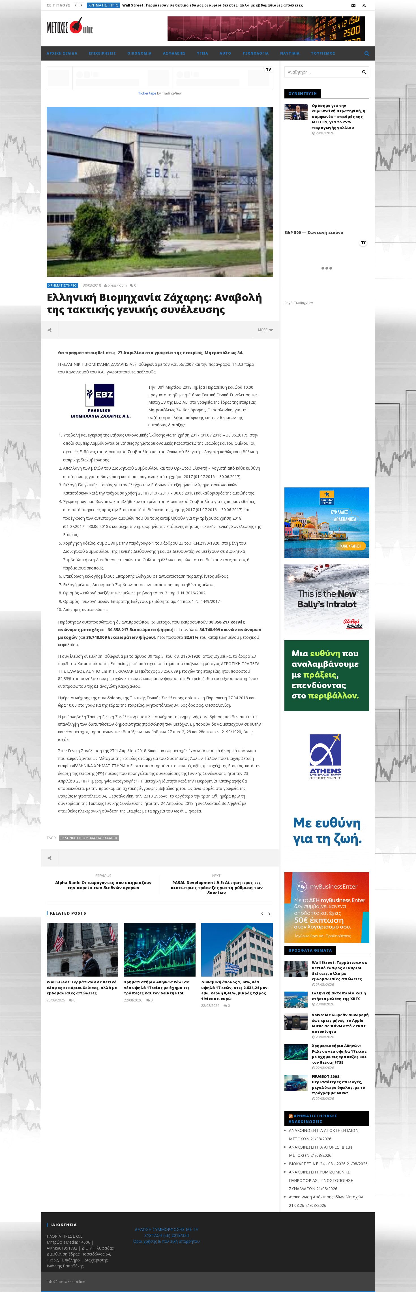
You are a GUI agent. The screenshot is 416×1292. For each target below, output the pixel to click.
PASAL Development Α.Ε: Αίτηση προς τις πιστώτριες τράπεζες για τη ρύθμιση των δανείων (216, 885)
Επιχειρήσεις (102, 53)
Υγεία (202, 53)
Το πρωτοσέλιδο (105, 5)
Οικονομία (139, 53)
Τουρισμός (323, 53)
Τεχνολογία (256, 53)
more (263, 329)
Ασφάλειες (174, 53)
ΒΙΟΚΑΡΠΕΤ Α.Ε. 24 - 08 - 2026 (317, 1163)
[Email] (353, 5)
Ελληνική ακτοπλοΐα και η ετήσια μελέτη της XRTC (174, 5)
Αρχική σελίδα (62, 53)
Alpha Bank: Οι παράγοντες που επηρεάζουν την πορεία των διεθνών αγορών (103, 882)
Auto (225, 53)
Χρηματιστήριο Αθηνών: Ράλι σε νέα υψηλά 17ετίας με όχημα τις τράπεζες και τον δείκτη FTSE (157, 987)
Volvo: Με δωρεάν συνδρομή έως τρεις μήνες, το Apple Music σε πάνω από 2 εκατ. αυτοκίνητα (340, 1023)
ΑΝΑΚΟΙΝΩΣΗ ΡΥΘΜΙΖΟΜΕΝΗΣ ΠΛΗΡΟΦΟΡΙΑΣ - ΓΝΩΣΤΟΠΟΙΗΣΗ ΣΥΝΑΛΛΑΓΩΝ (321, 1180)
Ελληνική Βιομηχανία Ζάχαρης (89, 838)
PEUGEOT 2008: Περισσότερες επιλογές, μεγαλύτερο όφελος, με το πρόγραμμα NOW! (338, 1085)
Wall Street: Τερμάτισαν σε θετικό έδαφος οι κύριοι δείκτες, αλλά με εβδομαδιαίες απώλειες (82, 987)
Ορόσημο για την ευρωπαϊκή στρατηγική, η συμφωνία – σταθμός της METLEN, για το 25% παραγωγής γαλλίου (338, 116)
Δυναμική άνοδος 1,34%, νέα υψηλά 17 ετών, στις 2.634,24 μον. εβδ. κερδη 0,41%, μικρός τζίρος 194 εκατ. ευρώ (235, 990)
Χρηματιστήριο (62, 285)
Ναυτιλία (290, 53)
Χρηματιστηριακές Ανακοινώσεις (313, 1118)
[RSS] (364, 5)
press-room (117, 285)
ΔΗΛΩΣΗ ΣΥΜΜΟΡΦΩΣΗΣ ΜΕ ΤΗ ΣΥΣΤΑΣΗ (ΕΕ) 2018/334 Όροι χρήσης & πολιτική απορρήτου (166, 1235)
